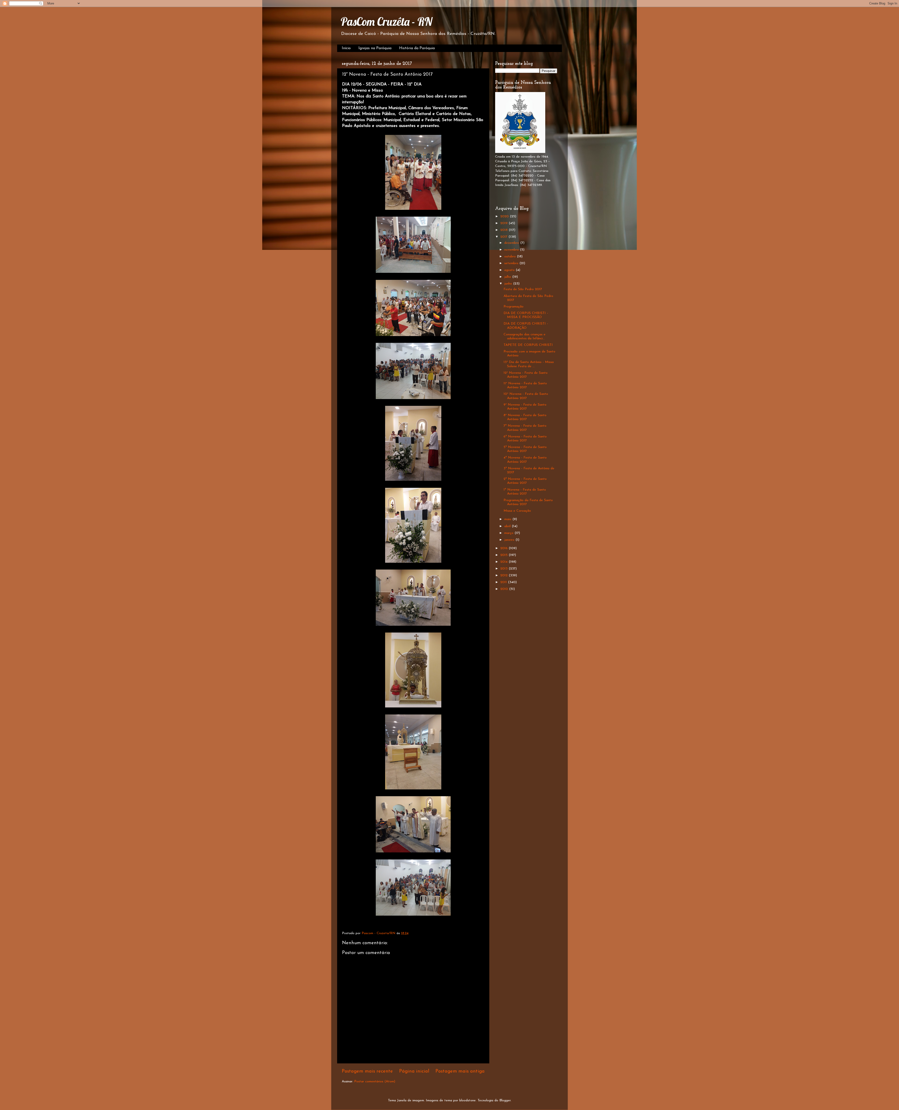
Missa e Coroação (517, 511)
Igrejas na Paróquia (374, 48)
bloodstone (467, 1100)
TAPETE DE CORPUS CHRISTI (528, 345)
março (509, 533)
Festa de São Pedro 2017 (523, 289)
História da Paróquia (417, 48)
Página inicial (414, 1071)
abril (508, 526)
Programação (513, 306)
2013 (504, 568)
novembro (512, 250)
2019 (504, 223)
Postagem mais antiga (460, 1071)
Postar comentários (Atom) (374, 1081)
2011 (504, 582)
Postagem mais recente (367, 1071)
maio (508, 519)
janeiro (510, 540)
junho (508, 283)
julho (508, 277)
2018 (504, 230)
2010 (504, 589)
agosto (510, 270)
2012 (504, 575)
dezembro (512, 243)
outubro (510, 256)
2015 (504, 555)
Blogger (505, 1100)
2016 (504, 548)
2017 (504, 237)
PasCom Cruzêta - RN (386, 22)
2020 (505, 216)
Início (346, 48)
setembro (512, 263)
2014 (504, 562)
